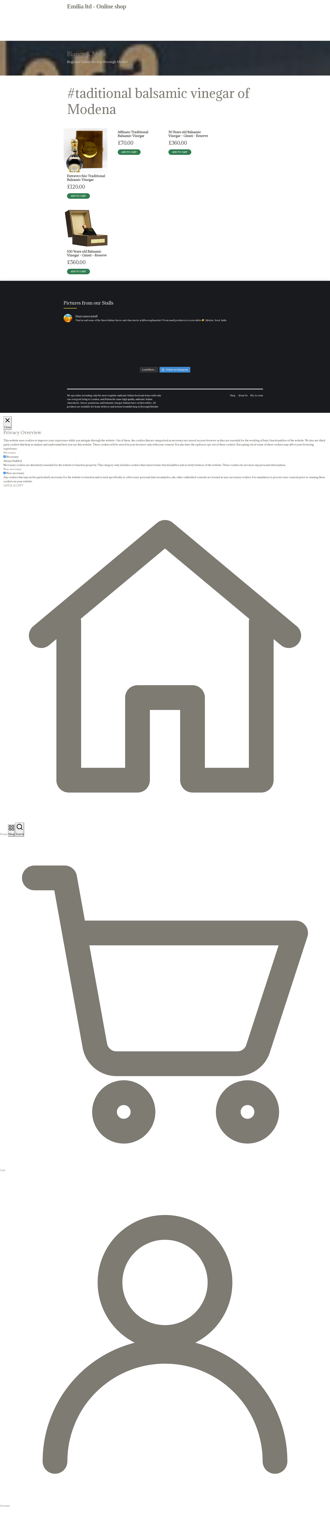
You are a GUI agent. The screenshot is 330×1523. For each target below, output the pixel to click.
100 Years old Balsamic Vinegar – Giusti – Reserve (87, 253)
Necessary (12, 456)
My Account (256, 395)
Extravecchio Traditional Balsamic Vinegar (86, 178)
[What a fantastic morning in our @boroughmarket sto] (97, 345)
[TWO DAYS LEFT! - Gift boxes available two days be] (233, 345)
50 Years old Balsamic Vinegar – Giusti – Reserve (188, 134)
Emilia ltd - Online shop (96, 6)
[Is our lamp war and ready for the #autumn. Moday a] (165, 345)
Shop (232, 395)
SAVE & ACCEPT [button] (13, 485)
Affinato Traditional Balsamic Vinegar (133, 134)
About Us (243, 395)
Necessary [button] (9, 452)
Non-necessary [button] (12, 469)
